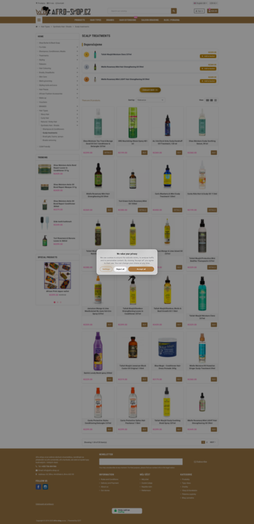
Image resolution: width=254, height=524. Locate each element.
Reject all (120, 269)
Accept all (141, 269)
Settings (106, 269)
